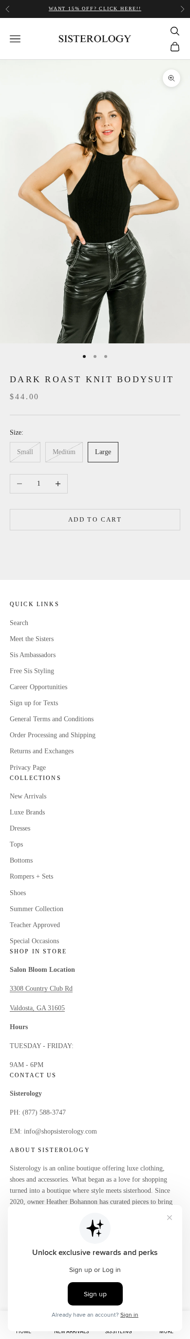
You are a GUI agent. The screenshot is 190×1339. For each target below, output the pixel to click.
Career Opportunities (38, 687)
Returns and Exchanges (42, 751)
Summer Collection (36, 909)
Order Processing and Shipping (52, 735)
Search (19, 623)
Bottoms (21, 860)
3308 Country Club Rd (41, 988)
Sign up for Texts (34, 703)
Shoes (18, 893)
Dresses (20, 828)
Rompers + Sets (31, 876)
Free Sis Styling (32, 671)
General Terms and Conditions (52, 719)
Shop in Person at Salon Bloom (95, 13)
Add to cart (95, 519)
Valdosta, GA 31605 (37, 1008)
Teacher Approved (35, 925)
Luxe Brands (27, 812)
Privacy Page (28, 767)
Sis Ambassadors (33, 655)
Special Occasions (34, 941)
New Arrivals (28, 796)
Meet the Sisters (32, 639)
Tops (16, 844)
